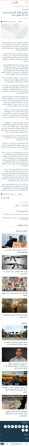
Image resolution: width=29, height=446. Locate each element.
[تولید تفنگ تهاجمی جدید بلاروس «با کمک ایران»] (14, 262)
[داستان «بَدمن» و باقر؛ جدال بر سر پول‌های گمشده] (14, 241)
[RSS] (23, 426)
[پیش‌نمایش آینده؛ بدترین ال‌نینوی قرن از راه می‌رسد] (14, 305)
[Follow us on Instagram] (26, 430)
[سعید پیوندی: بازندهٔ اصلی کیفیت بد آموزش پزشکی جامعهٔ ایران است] (14, 333)
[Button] (20, 22)
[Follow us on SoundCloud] (5, 426)
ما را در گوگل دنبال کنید (16, 444)
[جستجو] (26, 444)
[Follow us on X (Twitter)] (12, 426)
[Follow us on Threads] (23, 430)
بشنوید (24, 323)
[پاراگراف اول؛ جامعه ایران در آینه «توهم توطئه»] (14, 284)
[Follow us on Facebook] (19, 426)
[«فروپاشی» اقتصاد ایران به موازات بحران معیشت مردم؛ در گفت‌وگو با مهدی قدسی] (14, 402)
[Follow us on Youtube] (8, 426)
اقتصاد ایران (25, 10)
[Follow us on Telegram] (15, 426)
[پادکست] (7, 444)
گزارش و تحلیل (21, 231)
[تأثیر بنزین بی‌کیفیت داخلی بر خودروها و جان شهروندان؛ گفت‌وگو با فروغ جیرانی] (14, 378)
